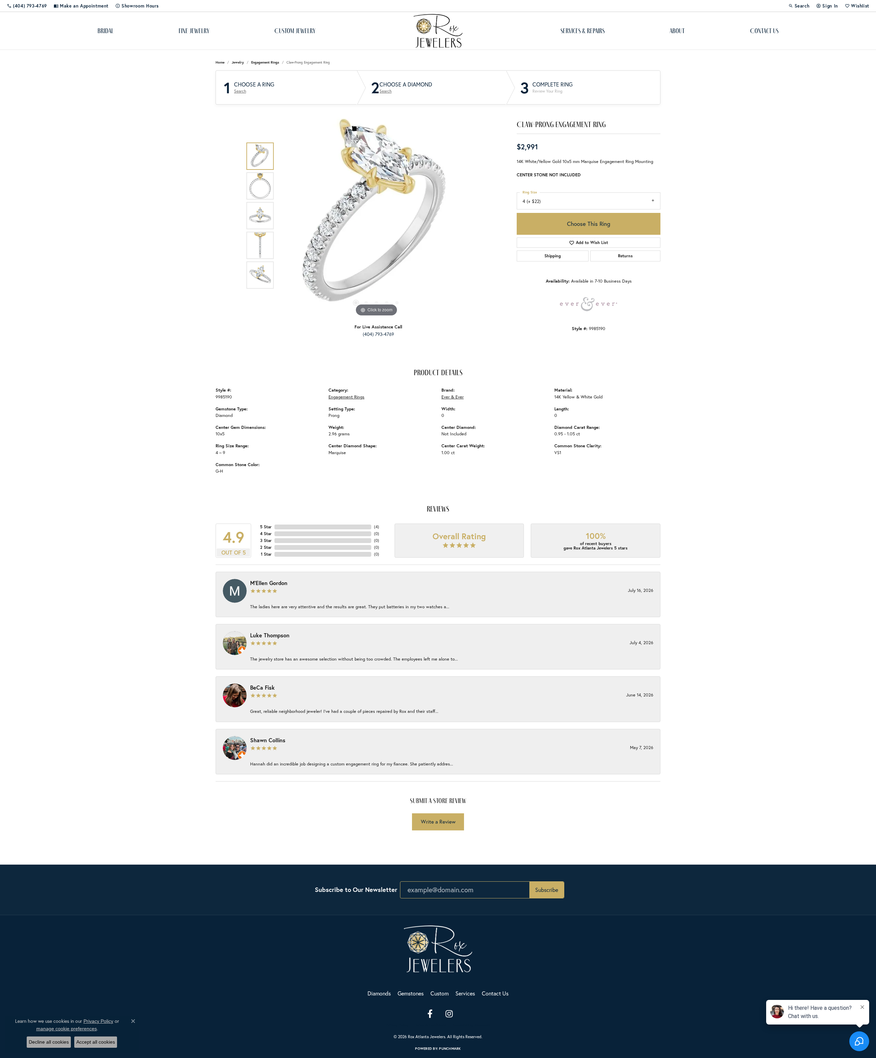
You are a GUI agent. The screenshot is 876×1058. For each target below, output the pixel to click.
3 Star (266, 540)
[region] (376, 215)
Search (240, 91)
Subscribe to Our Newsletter (356, 889)
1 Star (266, 554)
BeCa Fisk (262, 687)
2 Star (266, 547)
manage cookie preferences (66, 1028)
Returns (625, 255)
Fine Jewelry (194, 31)
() (376, 526)
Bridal (106, 31)
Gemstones (411, 993)
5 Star (266, 526)
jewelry (238, 62)
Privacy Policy (397, 1025)
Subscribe (546, 889)
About (677, 31)
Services (465, 993)
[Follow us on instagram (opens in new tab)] (449, 1014)
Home (220, 62)
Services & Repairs (583, 31)
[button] (799, 6)
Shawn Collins (267, 740)
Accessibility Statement (471, 1025)
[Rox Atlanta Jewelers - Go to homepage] (438, 947)
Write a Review (438, 821)
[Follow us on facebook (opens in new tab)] (430, 1014)
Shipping (552, 255)
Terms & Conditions (430, 1025)
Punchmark (450, 1048)
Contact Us (764, 31)
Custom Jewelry (294, 31)
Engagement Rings (265, 62)
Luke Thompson (269, 635)
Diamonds (379, 993)
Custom (439, 993)
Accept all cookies (95, 1042)
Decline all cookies (49, 1042)
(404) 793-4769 (378, 334)
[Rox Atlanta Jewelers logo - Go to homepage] (438, 31)
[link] (27, 6)
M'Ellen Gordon (268, 582)
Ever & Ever (452, 397)
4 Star (266, 533)
